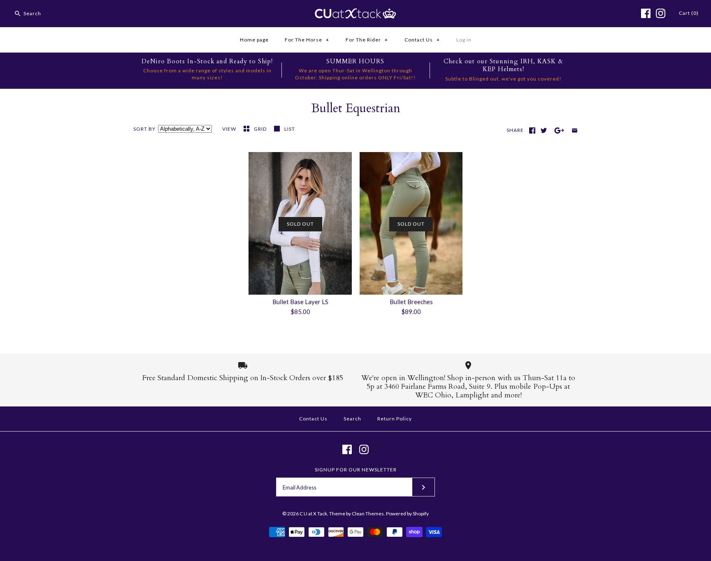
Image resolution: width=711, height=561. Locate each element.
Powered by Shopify (407, 513)
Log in (464, 40)
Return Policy (394, 419)
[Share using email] (575, 130)
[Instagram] (660, 13)
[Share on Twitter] (544, 130)
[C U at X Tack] (355, 13)
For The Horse (307, 40)
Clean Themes (368, 513)
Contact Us (422, 40)
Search (352, 419)
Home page (254, 40)
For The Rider (367, 40)
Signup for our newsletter (356, 469)
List (289, 129)
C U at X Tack (313, 513)
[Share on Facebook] (532, 130)
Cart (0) (689, 13)
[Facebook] (646, 13)
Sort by (144, 129)
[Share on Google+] (559, 130)
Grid (261, 129)
